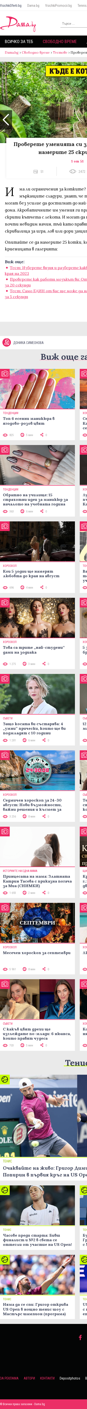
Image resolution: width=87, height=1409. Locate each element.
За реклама (9, 1378)
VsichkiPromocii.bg (58, 5)
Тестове (60, 52)
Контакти (47, 1378)
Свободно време (60, 41)
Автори (29, 1378)
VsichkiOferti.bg (11, 5)
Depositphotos (70, 1378)
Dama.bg (33, 5)
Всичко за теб (19, 41)
